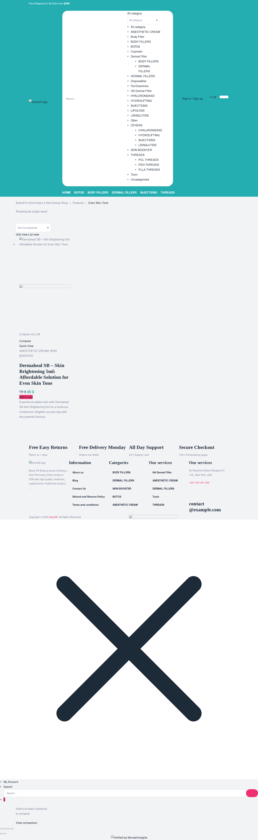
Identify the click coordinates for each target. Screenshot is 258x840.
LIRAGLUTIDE (140, 115)
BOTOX (135, 46)
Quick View (26, 346)
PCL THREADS (148, 160)
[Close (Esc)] (12, 828)
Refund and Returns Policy (88, 496)
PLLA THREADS (149, 170)
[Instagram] (221, 3)
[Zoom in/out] (1, 828)
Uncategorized (140, 179)
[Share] (8, 828)
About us (78, 472)
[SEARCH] (252, 793)
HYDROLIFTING (141, 101)
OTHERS (137, 125)
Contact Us (79, 488)
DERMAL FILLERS (143, 76)
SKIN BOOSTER (141, 150)
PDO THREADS (148, 165)
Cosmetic (137, 51)
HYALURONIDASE (143, 96)
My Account (11, 782)
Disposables (138, 81)
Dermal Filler (139, 56)
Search (8, 787)
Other (134, 120)
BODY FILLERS (141, 42)
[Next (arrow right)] (5, 833)
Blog (75, 480)
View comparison (26, 823)
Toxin (134, 174)
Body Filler (137, 37)
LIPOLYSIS (138, 110)
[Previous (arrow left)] (1, 833)
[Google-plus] (227, 3)
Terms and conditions (85, 504)
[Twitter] (215, 3)
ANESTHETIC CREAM (145, 32)
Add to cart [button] (26, 397)
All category (138, 27)
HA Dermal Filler (141, 91)
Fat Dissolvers (139, 86)
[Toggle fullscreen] (5, 828)
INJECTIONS (139, 106)
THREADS (138, 155)
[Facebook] (210, 3)
